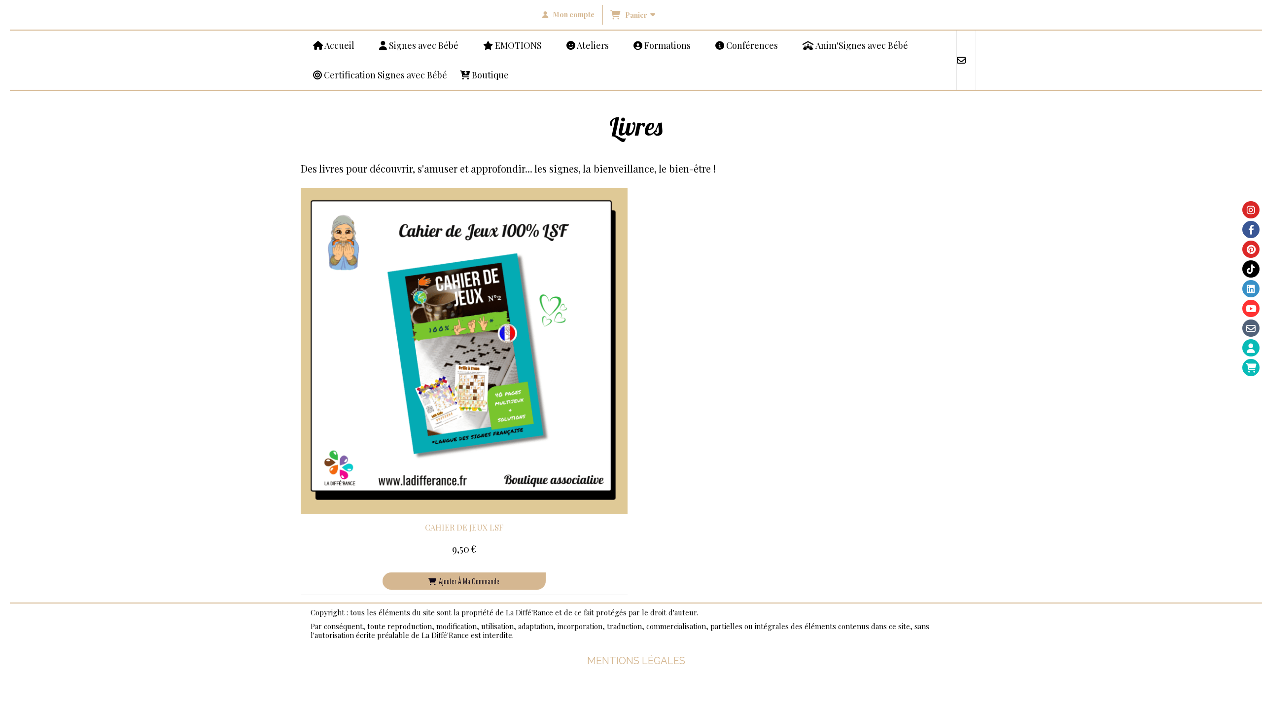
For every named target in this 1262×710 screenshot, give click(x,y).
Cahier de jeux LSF (464, 527)
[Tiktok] (1251, 269)
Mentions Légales (636, 661)
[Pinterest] (1251, 249)
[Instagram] (1251, 209)
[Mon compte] (1251, 347)
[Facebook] (1251, 229)
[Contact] (1251, 328)
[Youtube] (1251, 308)
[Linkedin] (1251, 288)
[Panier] (1251, 367)
